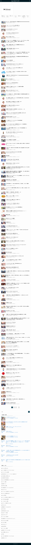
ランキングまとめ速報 (5, 472)
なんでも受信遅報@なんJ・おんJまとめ (13, 432)
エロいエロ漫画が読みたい (6, 493)
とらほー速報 (4, 522)
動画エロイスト (3, 16)
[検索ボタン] (30, 1)
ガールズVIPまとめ (10, 461)
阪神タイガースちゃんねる (6, 530)
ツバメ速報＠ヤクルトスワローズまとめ (8, 470)
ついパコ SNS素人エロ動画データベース (8, 497)
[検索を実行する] (29, 412)
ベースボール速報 (5, 528)
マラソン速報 (4, 481)
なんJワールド (4, 489)
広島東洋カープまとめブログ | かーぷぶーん (8, 518)
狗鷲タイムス (4, 483)
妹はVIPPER (4, 526)
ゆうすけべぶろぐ (5, 514)
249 (18, 407)
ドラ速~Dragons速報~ (5, 499)
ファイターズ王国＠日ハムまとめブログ (8, 491)
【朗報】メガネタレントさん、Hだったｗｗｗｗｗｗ (13, 426)
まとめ (7, 16)
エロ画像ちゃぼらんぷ (23, 17)
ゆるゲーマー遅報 (5, 512)
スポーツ (27, 16)
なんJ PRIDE (4, 495)
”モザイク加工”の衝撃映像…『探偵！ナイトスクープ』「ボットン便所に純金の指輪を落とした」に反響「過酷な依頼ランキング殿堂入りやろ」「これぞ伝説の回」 (18, 441)
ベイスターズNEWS (5, 516)
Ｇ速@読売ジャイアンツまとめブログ (7, 487)
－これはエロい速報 (5, 501)
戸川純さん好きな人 (9, 431)
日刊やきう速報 (4, 485)
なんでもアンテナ (15, 0)
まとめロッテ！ (4, 524)
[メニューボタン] (1, 1)
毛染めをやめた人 (8, 445)
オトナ (15, 16)
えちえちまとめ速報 (10, 427)
